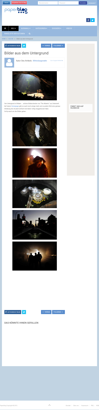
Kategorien (41, 28)
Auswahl (25, 28)
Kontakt (68, 405)
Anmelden (83, 3)
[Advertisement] (44, 20)
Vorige (47, 46)
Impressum (84, 405)
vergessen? (92, 3)
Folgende (58, 46)
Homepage (15, 106)
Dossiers (56, 28)
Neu (13, 28)
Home (6, 2)
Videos (69, 28)
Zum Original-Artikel (56, 60)
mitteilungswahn (40, 61)
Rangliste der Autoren (14, 34)
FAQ (92, 405)
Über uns (76, 405)
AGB (97, 405)
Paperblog (3, 405)
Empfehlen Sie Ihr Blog (19, 2)
